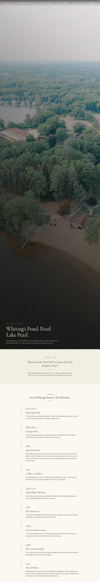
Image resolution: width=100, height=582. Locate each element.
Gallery (76, 3)
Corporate (41, 3)
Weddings (33, 3)
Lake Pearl (16, 3)
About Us (84, 3)
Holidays (59, 3)
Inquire (92, 3)
